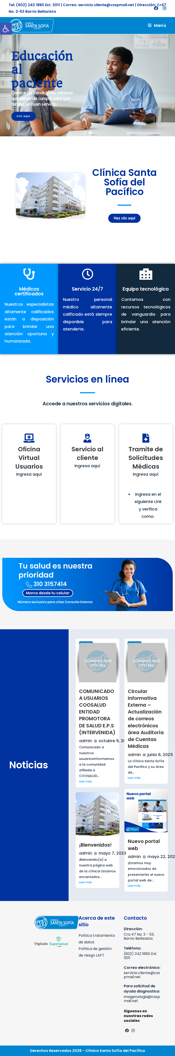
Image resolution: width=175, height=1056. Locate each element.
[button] (6, 29)
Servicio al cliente (87, 453)
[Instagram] (133, 1031)
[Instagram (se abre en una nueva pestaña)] (163, 8)
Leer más (85, 781)
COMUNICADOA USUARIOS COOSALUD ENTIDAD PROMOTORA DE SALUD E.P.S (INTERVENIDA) (97, 712)
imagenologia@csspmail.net (142, 998)
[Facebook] (127, 1031)
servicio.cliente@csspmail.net (142, 975)
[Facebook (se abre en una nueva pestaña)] (156, 8)
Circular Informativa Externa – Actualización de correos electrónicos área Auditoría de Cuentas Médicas (146, 719)
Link (158, 501)
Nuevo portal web (144, 845)
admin (85, 741)
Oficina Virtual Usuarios (29, 458)
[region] (87, 85)
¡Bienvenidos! (95, 844)
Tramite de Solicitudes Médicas (146, 458)
